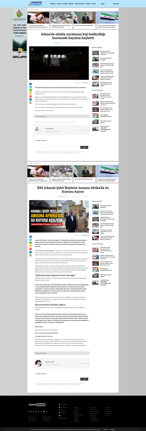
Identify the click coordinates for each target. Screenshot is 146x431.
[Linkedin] (39, 411)
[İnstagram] (34, 411)
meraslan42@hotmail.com (52, 364)
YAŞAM (87, 3)
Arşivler (63, 412)
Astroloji (107, 415)
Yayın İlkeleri (32, 419)
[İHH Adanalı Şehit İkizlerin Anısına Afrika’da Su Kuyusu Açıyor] (59, 216)
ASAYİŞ (93, 3)
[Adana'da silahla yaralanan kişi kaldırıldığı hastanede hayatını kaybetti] (59, 63)
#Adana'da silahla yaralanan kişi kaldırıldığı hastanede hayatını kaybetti (54, 122)
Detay (106, 429)
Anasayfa (31, 9)
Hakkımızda (31, 417)
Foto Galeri (64, 404)
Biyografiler (108, 411)
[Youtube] (37, 411)
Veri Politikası (32, 420)
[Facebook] (29, 411)
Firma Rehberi (94, 419)
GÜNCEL (52, 3)
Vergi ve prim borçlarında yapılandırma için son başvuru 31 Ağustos (107, 78)
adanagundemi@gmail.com (52, 131)
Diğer (102, 3)
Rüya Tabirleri (109, 413)
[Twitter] (31, 411)
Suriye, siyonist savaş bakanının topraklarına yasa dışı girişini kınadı (106, 71)
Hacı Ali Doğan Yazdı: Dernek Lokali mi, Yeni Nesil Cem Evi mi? (106, 109)
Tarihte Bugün (93, 413)
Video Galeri (64, 407)
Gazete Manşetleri (95, 421)
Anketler (107, 409)
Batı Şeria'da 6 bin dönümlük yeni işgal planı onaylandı (107, 53)
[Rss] (42, 411)
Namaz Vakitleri (94, 411)
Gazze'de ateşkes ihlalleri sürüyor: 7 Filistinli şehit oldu (107, 65)
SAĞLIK (65, 3)
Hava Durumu (93, 407)
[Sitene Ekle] (48, 411)
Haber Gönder (46, 420)
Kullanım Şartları (47, 417)
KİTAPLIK (76, 421)
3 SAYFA (59, 3)
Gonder (84, 147)
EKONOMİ (37, 163)
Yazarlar (63, 410)
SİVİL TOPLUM (79, 3)
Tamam (113, 429)
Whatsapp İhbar (46, 419)
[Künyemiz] (60, 415)
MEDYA (71, 3)
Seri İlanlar (93, 417)
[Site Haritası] (45, 411)
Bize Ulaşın (63, 418)
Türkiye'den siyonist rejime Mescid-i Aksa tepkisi (106, 84)
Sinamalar (93, 415)
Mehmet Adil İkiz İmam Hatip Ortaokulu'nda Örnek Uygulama (107, 103)
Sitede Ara (108, 407)
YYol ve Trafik (93, 409)
